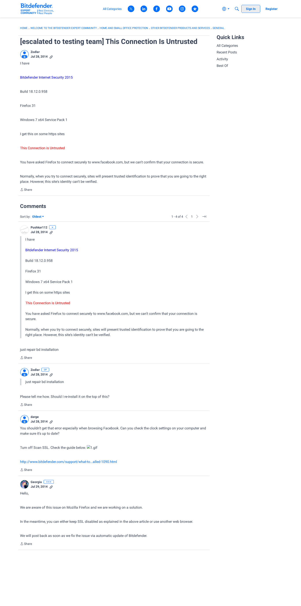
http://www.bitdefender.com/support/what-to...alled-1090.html (68, 462)
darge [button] (35, 417)
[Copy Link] (51, 56)
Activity (222, 59)
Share (26, 190)
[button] (24, 54)
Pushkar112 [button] (39, 227)
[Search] (237, 9)
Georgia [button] (36, 482)
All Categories (227, 45)
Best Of (222, 66)
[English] (37, 9)
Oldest (37, 217)
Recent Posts (227, 52)
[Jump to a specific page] (204, 216)
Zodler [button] (35, 52)
